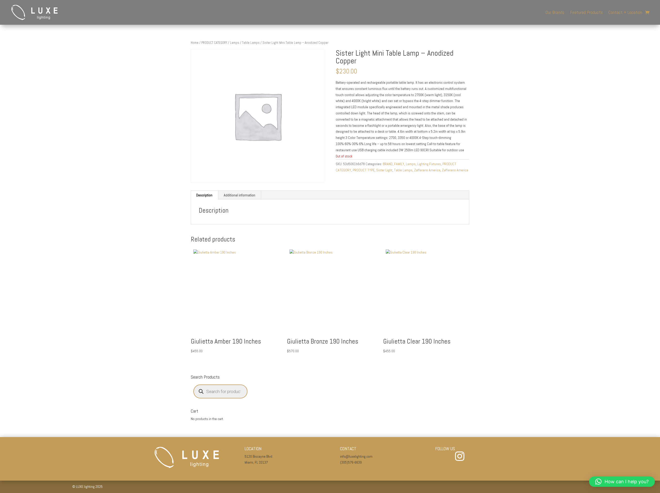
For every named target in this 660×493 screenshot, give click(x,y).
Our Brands (555, 12)
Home (195, 42)
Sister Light (384, 170)
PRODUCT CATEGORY (214, 42)
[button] (622, 482)
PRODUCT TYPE (364, 170)
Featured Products (586, 12)
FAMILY (399, 164)
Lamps (234, 42)
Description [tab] (204, 195)
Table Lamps (251, 42)
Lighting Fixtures (429, 164)
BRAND (388, 164)
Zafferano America (427, 170)
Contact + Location (625, 12)
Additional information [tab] (239, 195)
